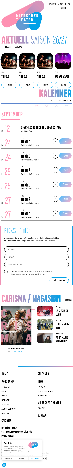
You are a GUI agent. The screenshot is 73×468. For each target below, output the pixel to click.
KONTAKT (42, 415)
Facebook (65, 4)
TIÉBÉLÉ (5, 76)
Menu (63, 8)
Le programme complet (63, 100)
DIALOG (5, 413)
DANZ (4, 395)
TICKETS (41, 387)
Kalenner (43, 373)
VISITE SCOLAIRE (45, 391)
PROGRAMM (7, 381)
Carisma (6, 420)
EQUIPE (41, 408)
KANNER (5, 400)
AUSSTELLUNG (8, 409)
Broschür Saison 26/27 (14, 46)
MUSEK (4, 391)
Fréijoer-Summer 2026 (16, 348)
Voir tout (68, 299)
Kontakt (60, 3)
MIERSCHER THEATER (49, 402)
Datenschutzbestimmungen (19, 274)
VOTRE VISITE (44, 395)
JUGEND (5, 404)
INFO (40, 381)
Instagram (69, 4)
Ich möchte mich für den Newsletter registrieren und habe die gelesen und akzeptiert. (31, 273)
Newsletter (52, 3)
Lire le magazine (17, 351)
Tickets (9, 84)
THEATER (5, 387)
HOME (4, 373)
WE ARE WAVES (62, 76)
